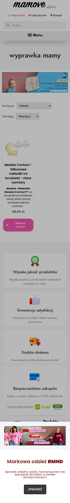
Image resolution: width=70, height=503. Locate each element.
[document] (35, 251)
